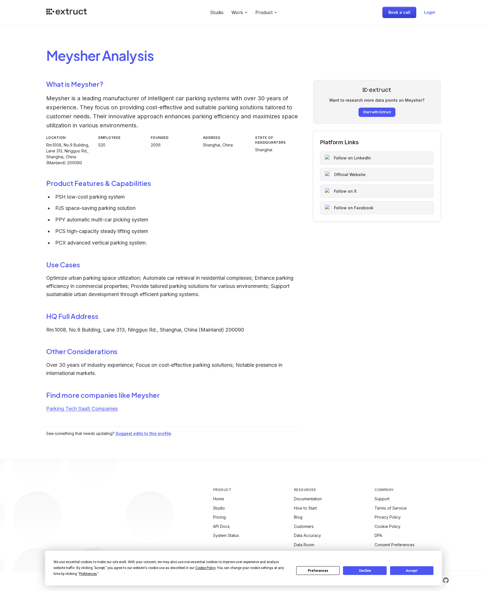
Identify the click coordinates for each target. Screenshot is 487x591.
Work (237, 12)
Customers (304, 526)
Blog (298, 517)
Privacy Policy (388, 517)
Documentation (308, 498)
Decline (365, 571)
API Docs (221, 526)
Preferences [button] (88, 574)
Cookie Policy (387, 526)
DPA (378, 535)
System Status (226, 535)
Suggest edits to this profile (143, 433)
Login (429, 12)
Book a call (399, 12)
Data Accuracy (307, 535)
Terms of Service (391, 508)
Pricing (219, 517)
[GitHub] (446, 580)
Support (382, 498)
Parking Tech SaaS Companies (82, 409)
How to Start (305, 508)
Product (264, 12)
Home (218, 498)
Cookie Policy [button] (205, 568)
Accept (412, 571)
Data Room (304, 544)
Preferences (318, 571)
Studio (216, 12)
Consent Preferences (395, 544)
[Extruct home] (66, 12)
